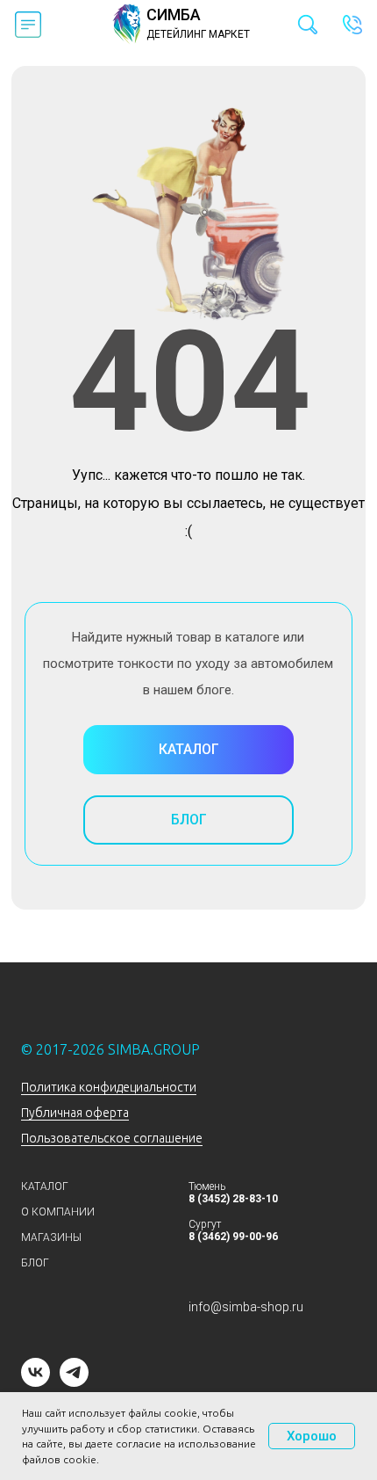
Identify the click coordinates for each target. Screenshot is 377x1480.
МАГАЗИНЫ (51, 1237)
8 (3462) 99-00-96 (233, 1236)
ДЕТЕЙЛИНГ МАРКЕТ (198, 34)
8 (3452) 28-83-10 (233, 1199)
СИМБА (173, 14)
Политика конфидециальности (108, 1087)
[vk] (35, 1382)
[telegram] (74, 1382)
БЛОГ (35, 1263)
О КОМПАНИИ (58, 1212)
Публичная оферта (75, 1113)
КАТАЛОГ (44, 1186)
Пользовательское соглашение (112, 1138)
